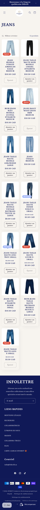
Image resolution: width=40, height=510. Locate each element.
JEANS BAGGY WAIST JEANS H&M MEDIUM (29, 112)
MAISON (7, 436)
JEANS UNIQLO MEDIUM (30, 159)
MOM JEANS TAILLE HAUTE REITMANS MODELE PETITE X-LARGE (29, 305)
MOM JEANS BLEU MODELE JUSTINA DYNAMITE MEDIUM (10, 114)
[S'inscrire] (33, 401)
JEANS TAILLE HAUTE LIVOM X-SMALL (29, 256)
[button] (4, 12)
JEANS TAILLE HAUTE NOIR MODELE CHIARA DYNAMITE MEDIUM (29, 65)
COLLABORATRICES (12, 426)
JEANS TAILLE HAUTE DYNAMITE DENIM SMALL (10, 303)
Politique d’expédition (30, 500)
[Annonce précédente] (4, 3)
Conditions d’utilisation (12, 500)
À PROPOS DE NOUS (12, 431)
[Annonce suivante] (35, 3)
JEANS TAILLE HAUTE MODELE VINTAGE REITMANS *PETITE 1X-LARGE (10, 209)
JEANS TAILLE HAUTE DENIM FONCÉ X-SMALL (29, 207)
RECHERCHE (9, 420)
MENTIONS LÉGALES (12, 415)
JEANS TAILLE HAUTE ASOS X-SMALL (10, 351)
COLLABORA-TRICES (12, 441)
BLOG (6, 446)
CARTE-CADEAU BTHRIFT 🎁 (15, 451)
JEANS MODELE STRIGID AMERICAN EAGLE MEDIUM (10, 65)
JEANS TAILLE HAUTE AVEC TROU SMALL (10, 255)
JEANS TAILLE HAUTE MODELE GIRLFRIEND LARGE (10, 161)
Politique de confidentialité (21, 497)
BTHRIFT (10, 491)
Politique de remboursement (23, 494)
